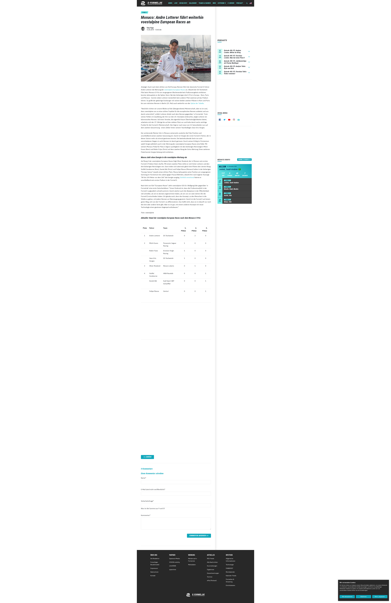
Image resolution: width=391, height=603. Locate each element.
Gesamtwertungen (213, 573)
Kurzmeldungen (212, 566)
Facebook (219, 119)
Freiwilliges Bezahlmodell (154, 563)
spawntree (172, 569)
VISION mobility (174, 562)
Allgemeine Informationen (230, 560)
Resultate (183, 3)
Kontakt (152, 576)
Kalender (193, 3)
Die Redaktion (154, 558)
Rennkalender (230, 572)
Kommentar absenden (197, 536)
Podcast (239, 3)
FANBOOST (229, 568)
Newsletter (238, 119)
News (170, 3)
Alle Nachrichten (212, 562)
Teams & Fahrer (205, 3)
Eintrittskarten (230, 585)
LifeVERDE (172, 566)
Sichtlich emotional (187, 177)
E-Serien (231, 3)
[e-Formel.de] (151, 3)
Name (144, 478)
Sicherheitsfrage (147, 501)
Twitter (224, 119)
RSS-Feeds (210, 558)
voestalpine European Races (174, 90)
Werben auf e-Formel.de (192, 560)
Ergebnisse (210, 569)
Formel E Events (243, 159)
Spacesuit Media (174, 558)
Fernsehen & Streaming (230, 580)
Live (175, 3)
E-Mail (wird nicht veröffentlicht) (153, 489)
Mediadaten (192, 565)
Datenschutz (154, 572)
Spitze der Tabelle (197, 103)
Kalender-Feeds (231, 576)
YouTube (229, 119)
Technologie (230, 565)
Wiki (214, 3)
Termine (209, 577)
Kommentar (145, 515)
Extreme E (222, 3)
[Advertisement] (176, 321)
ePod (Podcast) (212, 580)
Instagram (234, 119)
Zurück (148, 457)
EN (251, 3)
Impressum (154, 568)
